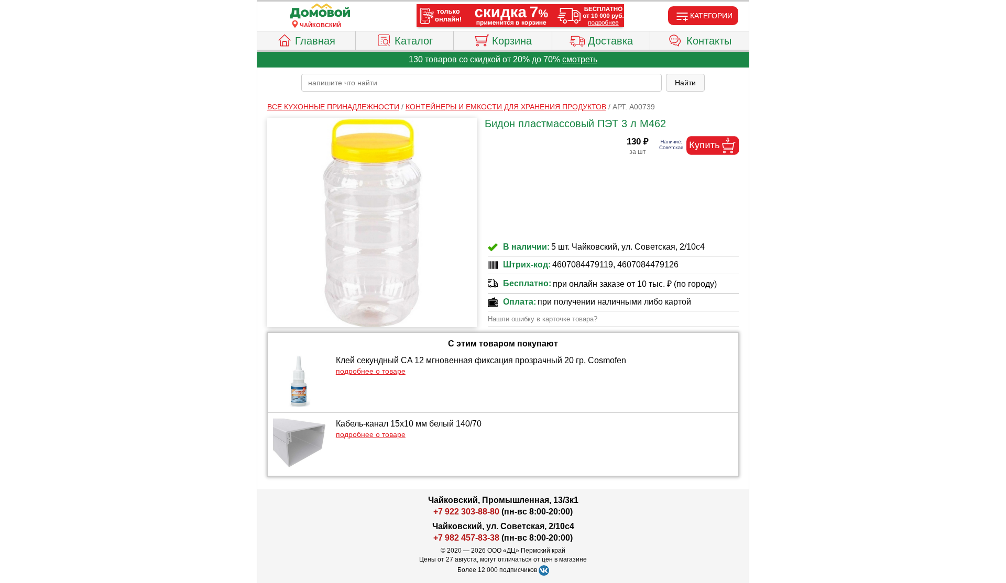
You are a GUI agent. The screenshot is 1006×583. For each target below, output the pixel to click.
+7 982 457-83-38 (466, 537)
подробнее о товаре (371, 371)
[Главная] (320, 11)
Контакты (708, 41)
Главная (315, 41)
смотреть (579, 59)
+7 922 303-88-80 (466, 511)
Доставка (610, 41)
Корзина (512, 41)
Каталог (414, 41)
